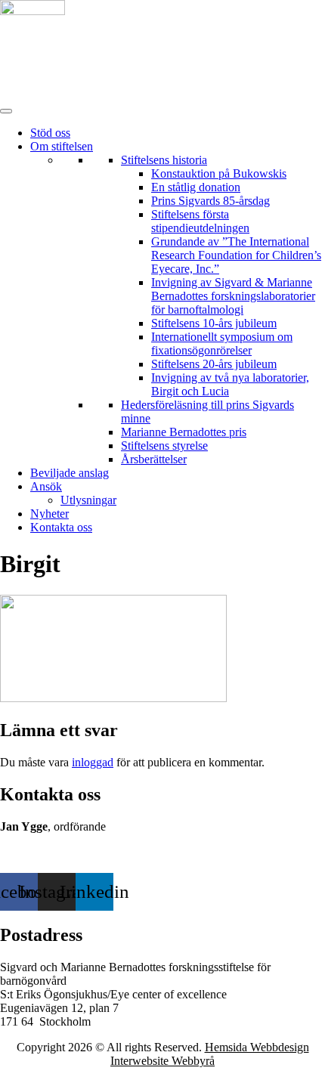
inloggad (92, 762)
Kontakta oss (61, 527)
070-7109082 (32, 840)
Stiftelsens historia (164, 159)
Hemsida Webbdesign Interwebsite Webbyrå (209, 1054)
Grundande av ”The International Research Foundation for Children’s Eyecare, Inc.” (236, 255)
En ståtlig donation (195, 187)
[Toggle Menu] (6, 111)
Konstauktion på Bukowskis (218, 173)
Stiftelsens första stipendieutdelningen (200, 221)
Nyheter (49, 513)
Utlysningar (88, 500)
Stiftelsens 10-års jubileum (214, 323)
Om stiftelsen (61, 146)
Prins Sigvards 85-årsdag (210, 200)
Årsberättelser (154, 459)
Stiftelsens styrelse (164, 445)
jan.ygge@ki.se (38, 853)
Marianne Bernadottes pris (183, 432)
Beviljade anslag (69, 472)
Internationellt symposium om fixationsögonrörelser (221, 343)
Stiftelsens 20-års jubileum (214, 363)
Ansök (46, 486)
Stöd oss (50, 132)
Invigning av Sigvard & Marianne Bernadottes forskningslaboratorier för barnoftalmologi (233, 296)
